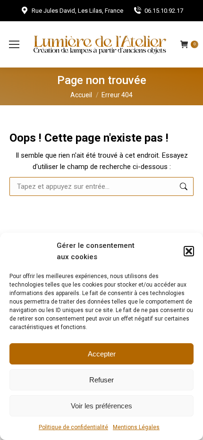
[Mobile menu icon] (14, 44)
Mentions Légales (136, 427)
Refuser (101, 380)
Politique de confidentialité (73, 427)
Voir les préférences (101, 406)
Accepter (102, 354)
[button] (189, 251)
